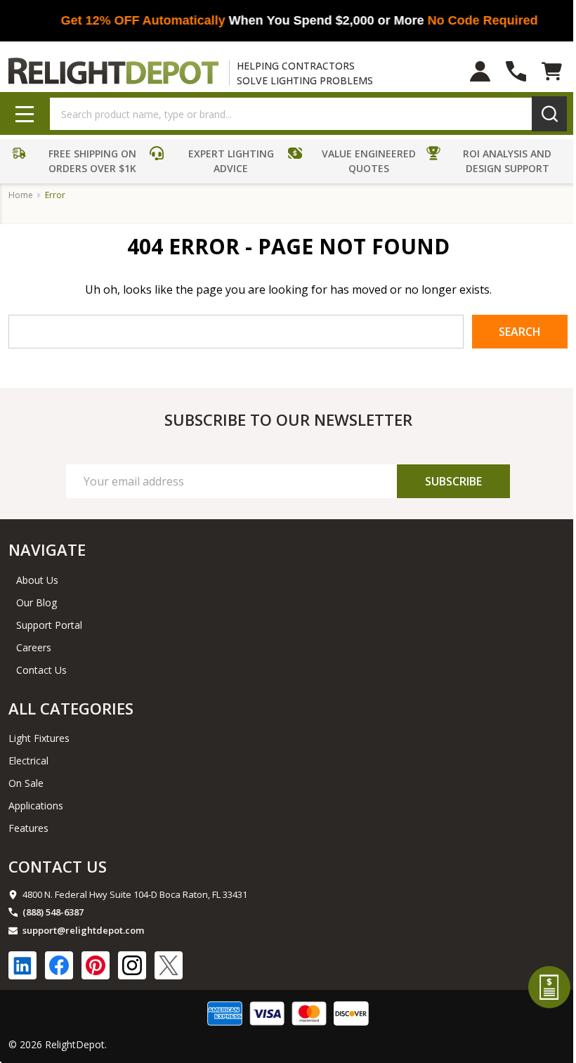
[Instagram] (132, 965)
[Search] (549, 113)
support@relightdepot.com (83, 930)
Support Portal (49, 625)
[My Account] (480, 71)
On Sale (26, 783)
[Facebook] (59, 965)
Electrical (28, 760)
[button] (77, 163)
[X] (169, 965)
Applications (35, 805)
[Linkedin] (22, 965)
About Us (37, 580)
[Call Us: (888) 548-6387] (516, 71)
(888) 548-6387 (53, 912)
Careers (33, 647)
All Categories (70, 708)
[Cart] (552, 71)
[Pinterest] (95, 965)
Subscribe (453, 481)
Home (20, 195)
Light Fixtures (39, 738)
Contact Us (41, 670)
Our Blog (36, 602)
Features (28, 828)
